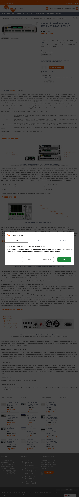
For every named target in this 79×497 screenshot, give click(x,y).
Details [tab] (39, 240)
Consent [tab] (16, 240)
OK (64, 259)
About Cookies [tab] (62, 240)
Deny (29, 259)
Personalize (47, 259)
